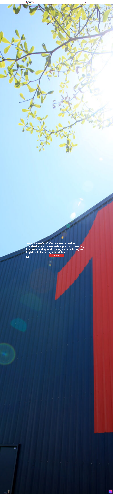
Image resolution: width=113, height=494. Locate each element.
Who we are (45, 2)
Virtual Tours (69, 2)
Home (39, 2)
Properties (58, 2)
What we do (51, 2)
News (63, 2)
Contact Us (76, 2)
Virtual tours (56, 255)
